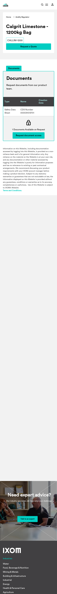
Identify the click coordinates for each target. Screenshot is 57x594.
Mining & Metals (10, 572)
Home (8, 17)
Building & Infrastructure (14, 576)
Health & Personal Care (14, 588)
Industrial (7, 580)
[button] (47, 5)
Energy (6, 584)
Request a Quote (28, 47)
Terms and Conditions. (12, 190)
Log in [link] (53, 4)
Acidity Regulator (22, 17)
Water (6, 564)
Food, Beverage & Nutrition (16, 568)
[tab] (13, 68)
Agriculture (8, 592)
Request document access (28, 135)
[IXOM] (9, 5)
